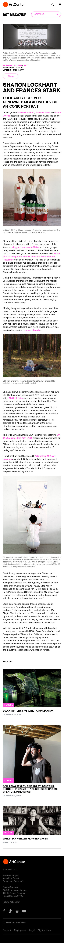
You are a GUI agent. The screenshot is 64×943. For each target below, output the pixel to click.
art (26, 65)
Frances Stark (43, 112)
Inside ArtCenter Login (16, 922)
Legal (32, 930)
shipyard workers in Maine (25, 247)
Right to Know (44, 930)
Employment (20, 930)
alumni (18, 65)
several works (33, 330)
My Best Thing (16, 398)
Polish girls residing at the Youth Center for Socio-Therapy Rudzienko (31, 256)
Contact (7, 930)
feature (7, 65)
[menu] (60, 4)
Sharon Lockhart (26, 112)
